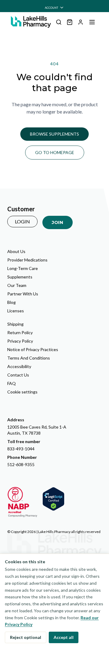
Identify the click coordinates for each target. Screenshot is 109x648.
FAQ (11, 383)
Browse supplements (54, 134)
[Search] (58, 22)
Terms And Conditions (28, 357)
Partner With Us (22, 293)
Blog (11, 302)
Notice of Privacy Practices (32, 349)
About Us (16, 251)
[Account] (80, 22)
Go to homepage (54, 152)
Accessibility (19, 366)
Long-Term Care (22, 268)
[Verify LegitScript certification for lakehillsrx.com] (53, 499)
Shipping (15, 324)
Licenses (15, 310)
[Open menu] (92, 22)
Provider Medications (27, 259)
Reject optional (25, 637)
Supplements (19, 276)
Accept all (64, 637)
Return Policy (20, 332)
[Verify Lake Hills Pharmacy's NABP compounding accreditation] (22, 502)
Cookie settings (22, 391)
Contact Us (18, 374)
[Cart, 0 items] (69, 22)
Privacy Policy (20, 341)
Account (51, 7)
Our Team (16, 285)
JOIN (57, 222)
